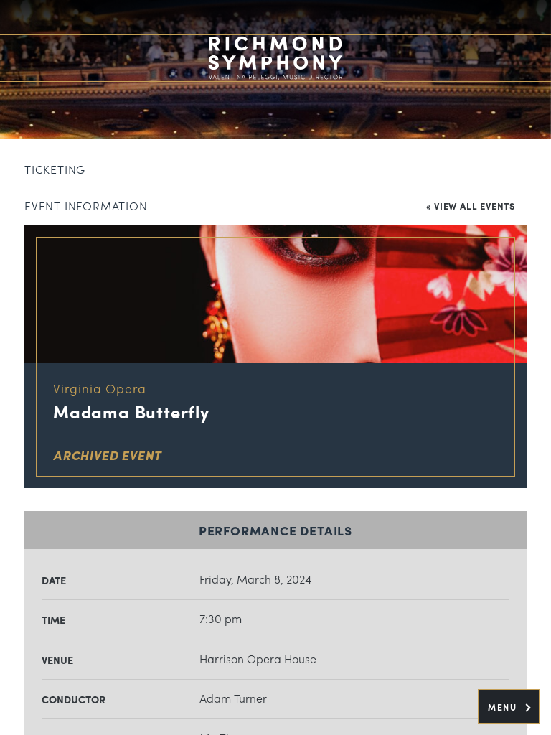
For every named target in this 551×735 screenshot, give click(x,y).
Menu (504, 707)
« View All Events (470, 205)
